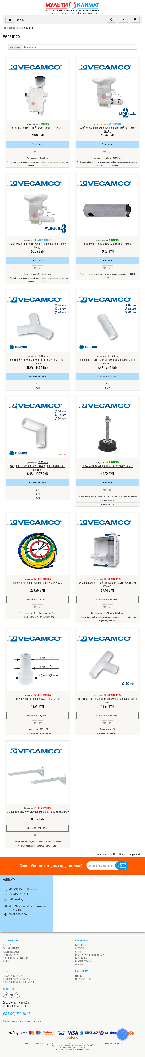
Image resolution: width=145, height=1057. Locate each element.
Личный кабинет (11, 948)
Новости (7, 945)
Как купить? (81, 945)
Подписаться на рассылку (15, 958)
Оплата (78, 951)
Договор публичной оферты (16, 979)
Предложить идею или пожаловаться (22, 1021)
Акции (6, 961)
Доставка (79, 948)
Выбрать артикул (38, 376)
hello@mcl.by (89, 13)
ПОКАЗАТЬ (43, 356)
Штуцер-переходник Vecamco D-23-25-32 (38, 699)
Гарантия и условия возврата (89, 955)
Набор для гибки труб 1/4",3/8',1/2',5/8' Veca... (37, 583)
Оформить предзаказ (38, 599)
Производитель (15, 28)
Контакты (80, 964)
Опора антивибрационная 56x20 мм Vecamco (107, 466)
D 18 (38, 383)
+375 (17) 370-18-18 (19, 894)
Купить (39, 144)
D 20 (37, 387)
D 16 (38, 489)
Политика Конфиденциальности (18, 982)
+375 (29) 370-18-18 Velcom (23, 889)
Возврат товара (83, 961)
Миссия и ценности (12, 976)
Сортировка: (15, 47)
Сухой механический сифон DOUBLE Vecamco (37, 127)
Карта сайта (81, 958)
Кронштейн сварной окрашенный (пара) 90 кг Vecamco (38, 811)
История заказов (11, 951)
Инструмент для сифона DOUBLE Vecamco (107, 244)
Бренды (78, 976)
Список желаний (11, 955)
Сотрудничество (83, 979)
